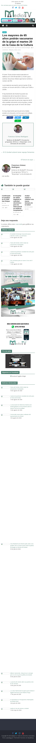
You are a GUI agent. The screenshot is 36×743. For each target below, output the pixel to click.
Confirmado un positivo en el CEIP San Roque (6, 198)
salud (15, 50)
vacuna (19, 50)
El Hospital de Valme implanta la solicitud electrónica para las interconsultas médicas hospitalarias (18, 203)
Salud (4, 32)
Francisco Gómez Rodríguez (24, 47)
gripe (12, 50)
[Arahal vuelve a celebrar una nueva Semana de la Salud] (29, 189)
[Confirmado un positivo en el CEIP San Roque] (6, 189)
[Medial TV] (3, 25)
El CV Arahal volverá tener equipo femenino (17, 152)
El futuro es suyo (28, 160)
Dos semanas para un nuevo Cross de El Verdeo (14, 5)
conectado (18, 224)
